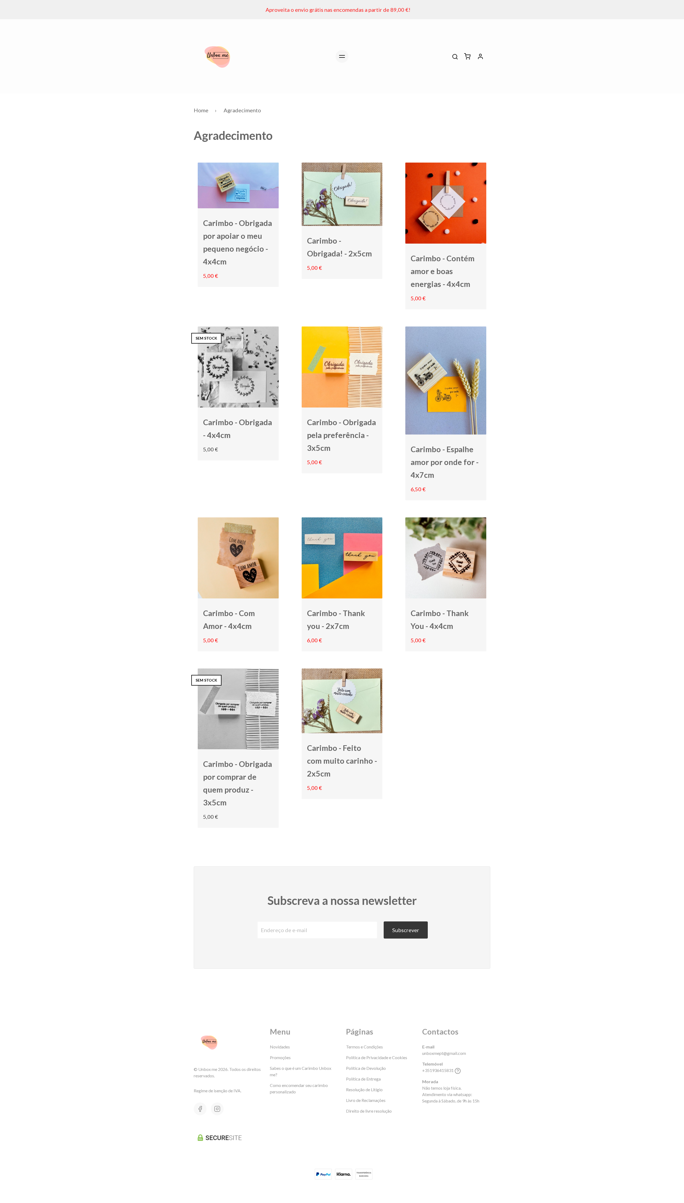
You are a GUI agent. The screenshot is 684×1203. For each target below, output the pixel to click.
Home (201, 110)
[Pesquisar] (455, 56)
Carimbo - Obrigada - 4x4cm (237, 429)
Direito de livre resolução (369, 1110)
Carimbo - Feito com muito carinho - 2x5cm (342, 760)
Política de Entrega (363, 1078)
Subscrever (405, 930)
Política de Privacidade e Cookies (376, 1057)
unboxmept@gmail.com (444, 1053)
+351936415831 (438, 1070)
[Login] (480, 56)
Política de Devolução (366, 1068)
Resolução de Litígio (364, 1089)
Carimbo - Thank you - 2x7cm (336, 620)
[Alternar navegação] (342, 56)
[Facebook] (200, 1108)
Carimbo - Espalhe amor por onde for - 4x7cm (445, 462)
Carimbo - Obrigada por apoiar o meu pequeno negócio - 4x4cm (237, 242)
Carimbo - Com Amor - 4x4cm (229, 620)
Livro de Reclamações (366, 1100)
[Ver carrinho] (467, 56)
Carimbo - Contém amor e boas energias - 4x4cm (443, 271)
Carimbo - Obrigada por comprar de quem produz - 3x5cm (237, 783)
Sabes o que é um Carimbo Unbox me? (300, 1071)
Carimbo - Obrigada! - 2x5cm (339, 247)
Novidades (280, 1046)
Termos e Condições (364, 1046)
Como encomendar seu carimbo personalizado (299, 1088)
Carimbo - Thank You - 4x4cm (440, 620)
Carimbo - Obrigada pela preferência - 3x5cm (341, 435)
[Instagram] (217, 1108)
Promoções (280, 1057)
